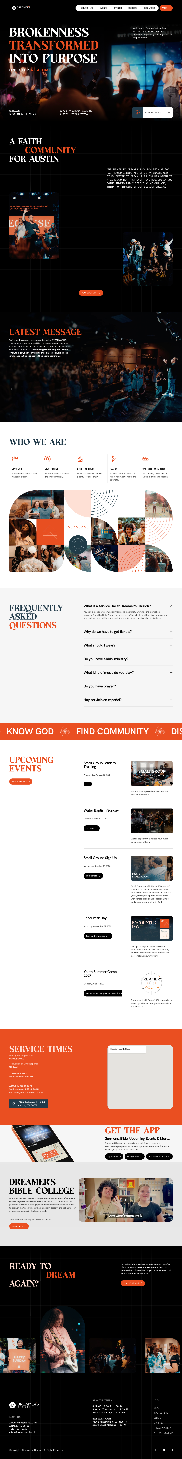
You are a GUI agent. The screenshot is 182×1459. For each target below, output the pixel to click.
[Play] (126, 1200)
